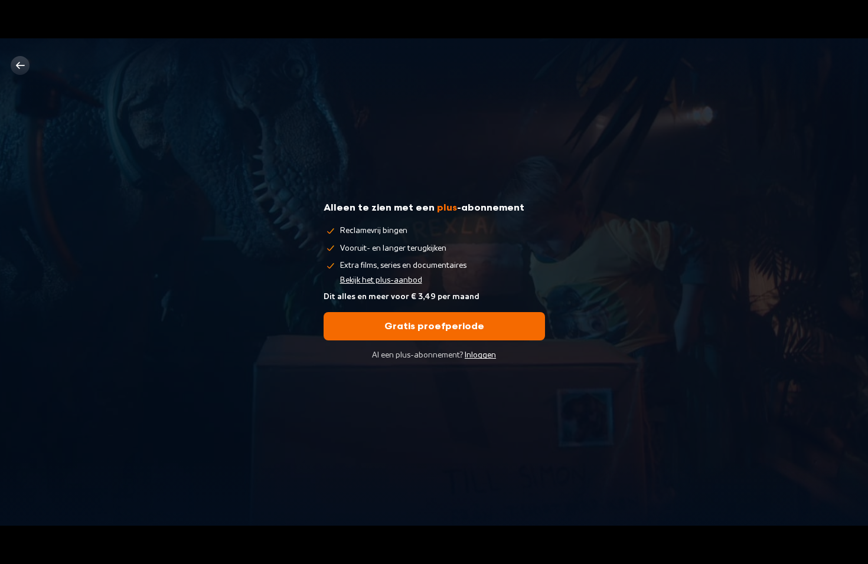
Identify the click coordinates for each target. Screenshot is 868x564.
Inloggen (480, 355)
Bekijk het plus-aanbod (381, 280)
